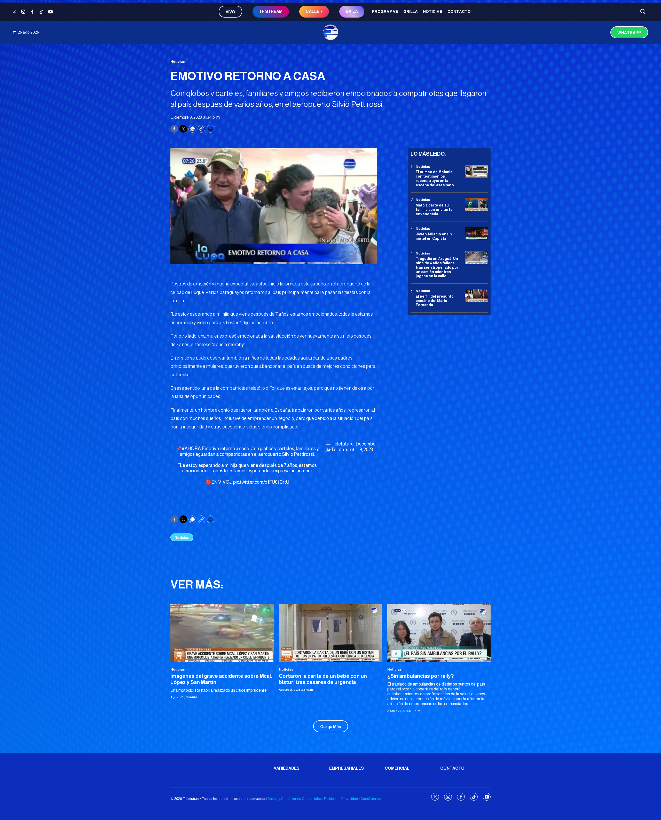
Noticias (432, 11)
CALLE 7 (314, 11)
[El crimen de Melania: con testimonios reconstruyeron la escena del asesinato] (476, 171)
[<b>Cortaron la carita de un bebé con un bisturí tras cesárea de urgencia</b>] (330, 633)
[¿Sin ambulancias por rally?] (439, 633)
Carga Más (330, 727)
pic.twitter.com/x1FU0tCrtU (261, 482)
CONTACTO (459, 11)
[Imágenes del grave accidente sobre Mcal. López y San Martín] (222, 633)
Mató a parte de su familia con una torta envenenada (434, 209)
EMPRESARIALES (346, 768)
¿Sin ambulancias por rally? (420, 676)
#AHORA (191, 448)
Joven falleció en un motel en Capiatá (434, 236)
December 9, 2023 (366, 446)
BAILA (352, 11)
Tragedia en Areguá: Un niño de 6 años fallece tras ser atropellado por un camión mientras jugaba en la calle (437, 267)
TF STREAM (270, 11)
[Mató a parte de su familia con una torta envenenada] (476, 204)
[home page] (330, 32)
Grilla (410, 11)
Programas (385, 11)
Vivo (230, 12)
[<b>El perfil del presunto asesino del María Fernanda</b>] (476, 295)
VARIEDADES (287, 768)
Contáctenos (370, 799)
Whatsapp (629, 32)
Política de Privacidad (341, 799)
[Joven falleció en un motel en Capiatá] (476, 233)
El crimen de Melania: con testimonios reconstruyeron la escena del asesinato (435, 178)
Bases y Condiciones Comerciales (294, 799)
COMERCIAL (397, 768)
